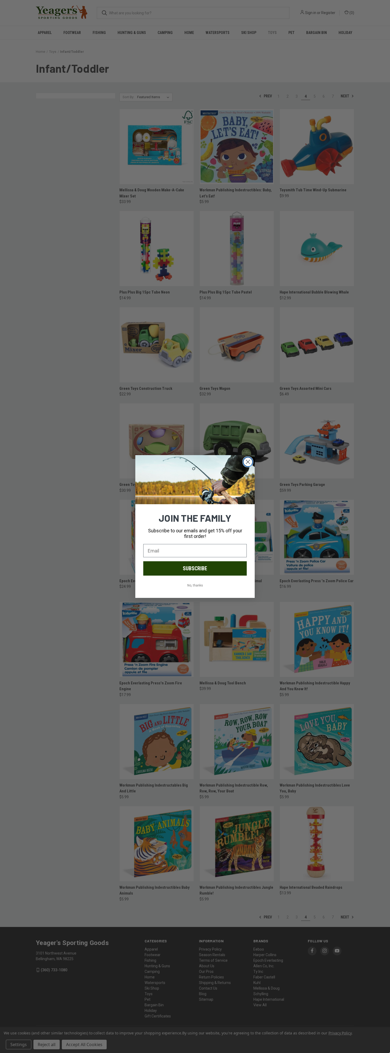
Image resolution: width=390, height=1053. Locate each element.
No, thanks (195, 585)
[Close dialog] (248, 462)
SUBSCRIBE (195, 568)
